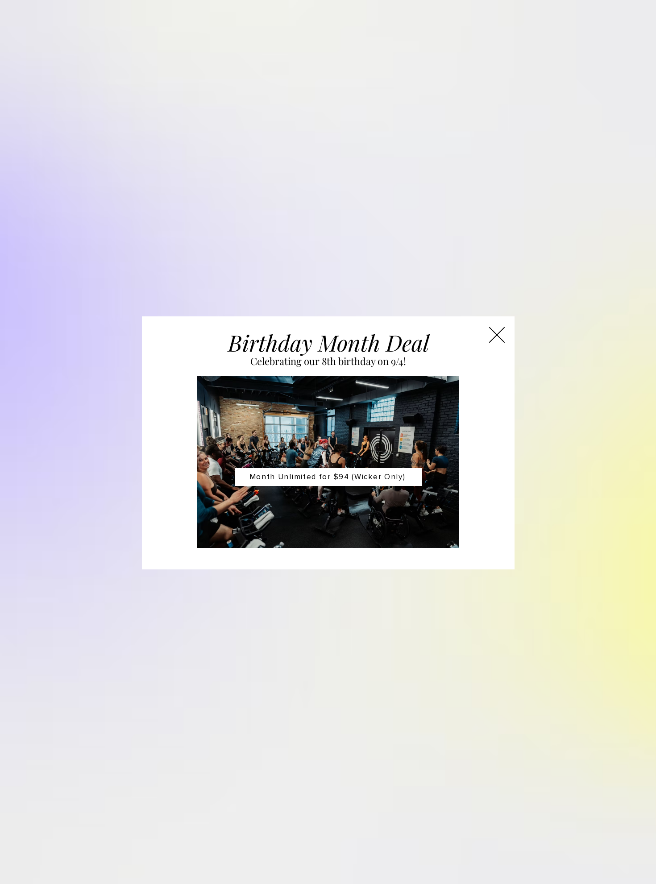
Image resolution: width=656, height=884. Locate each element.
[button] (497, 335)
